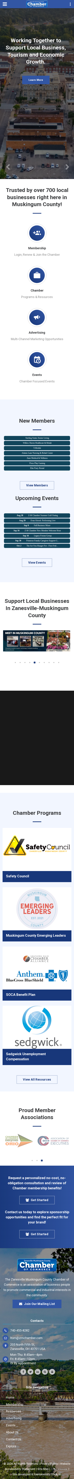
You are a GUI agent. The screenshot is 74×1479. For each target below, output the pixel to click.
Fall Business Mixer (42, 520)
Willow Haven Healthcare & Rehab (37, 437)
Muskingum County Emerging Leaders (36, 935)
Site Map (43, 1469)
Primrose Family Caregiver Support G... (42, 535)
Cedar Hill (37, 468)
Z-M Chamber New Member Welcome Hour (43, 525)
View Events (37, 562)
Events (37, 375)
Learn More (36, 97)
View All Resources (37, 1079)
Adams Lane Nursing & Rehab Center (37, 447)
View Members (37, 485)
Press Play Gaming (37, 458)
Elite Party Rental (37, 463)
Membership (37, 248)
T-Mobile (37, 442)
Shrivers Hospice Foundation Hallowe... (42, 545)
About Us (12, 1432)
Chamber (37, 290)
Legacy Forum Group (43, 530)
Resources (13, 1411)
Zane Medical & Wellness (37, 452)
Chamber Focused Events (37, 381)
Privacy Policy (49, 1463)
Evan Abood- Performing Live (43, 515)
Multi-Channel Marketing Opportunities (37, 339)
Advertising (37, 332)
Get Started (39, 1200)
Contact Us (13, 1439)
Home (10, 1397)
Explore (11, 1446)
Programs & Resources (37, 297)
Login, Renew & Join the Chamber (37, 254)
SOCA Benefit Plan (20, 995)
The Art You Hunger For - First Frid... (42, 540)
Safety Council (17, 876)
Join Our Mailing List (39, 1304)
